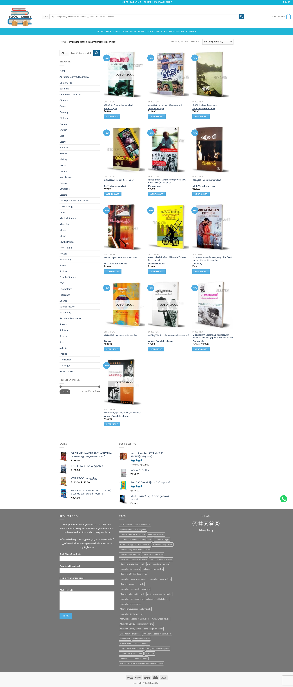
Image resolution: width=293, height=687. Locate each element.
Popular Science (68, 277)
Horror (63, 165)
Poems (63, 265)
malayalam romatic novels (131, 599)
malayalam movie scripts (160, 579)
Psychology (66, 288)
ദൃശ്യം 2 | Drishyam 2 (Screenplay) (165, 105)
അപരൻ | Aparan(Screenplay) (118, 105)
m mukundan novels (160, 619)
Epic (62, 135)
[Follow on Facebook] (283, 2)
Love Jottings (67, 206)
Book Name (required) (70, 554)
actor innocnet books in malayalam (135, 524)
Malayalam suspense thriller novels (135, 609)
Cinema (64, 100)
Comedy (64, 112)
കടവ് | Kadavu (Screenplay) (205, 105)
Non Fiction (66, 247)
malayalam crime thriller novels (133, 559)
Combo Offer (121, 31)
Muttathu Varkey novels (130, 628)
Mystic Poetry (67, 241)
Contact (191, 31)
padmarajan (125, 638)
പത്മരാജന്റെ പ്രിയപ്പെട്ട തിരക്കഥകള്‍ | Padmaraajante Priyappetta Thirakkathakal (212, 336)
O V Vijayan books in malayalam (157, 633)
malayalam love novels (130, 569)
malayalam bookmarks (153, 554)
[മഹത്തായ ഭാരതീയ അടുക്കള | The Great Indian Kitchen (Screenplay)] (213, 227)
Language (65, 188)
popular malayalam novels (131, 653)
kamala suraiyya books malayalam (135, 544)
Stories (63, 335)
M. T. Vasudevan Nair (203, 108)
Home (63, 41)
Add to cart (156, 116)
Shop (108, 31)
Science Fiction (67, 306)
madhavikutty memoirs (130, 554)
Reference (65, 294)
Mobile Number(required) (72, 577)
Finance (64, 147)
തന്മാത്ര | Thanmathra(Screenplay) (120, 335)
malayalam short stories (130, 604)
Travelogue (65, 365)
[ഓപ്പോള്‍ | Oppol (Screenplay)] (213, 149)
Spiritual (64, 330)
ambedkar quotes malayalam (132, 534)
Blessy (107, 341)
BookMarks (66, 82)
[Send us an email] (289, 2)
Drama (63, 123)
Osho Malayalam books (130, 633)
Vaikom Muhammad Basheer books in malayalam (141, 663)
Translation (65, 359)
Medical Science (68, 218)
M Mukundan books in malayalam (134, 619)
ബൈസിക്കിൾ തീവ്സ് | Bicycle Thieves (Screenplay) (167, 258)
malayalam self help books (157, 599)
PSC (62, 283)
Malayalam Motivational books (133, 574)
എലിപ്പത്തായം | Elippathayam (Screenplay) (168, 335)
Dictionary (65, 117)
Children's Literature (70, 94)
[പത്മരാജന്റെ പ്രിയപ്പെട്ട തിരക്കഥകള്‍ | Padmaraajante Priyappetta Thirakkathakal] (213, 304)
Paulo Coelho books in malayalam (134, 643)
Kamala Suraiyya (162, 539)
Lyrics (62, 212)
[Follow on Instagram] (286, 2)
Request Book (176, 31)
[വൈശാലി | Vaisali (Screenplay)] (124, 149)
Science (63, 300)
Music (63, 235)
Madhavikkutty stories (163, 544)
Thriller (63, 353)
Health (63, 153)
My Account (137, 31)
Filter (65, 392)
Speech (63, 324)
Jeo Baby (197, 263)
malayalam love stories (153, 569)
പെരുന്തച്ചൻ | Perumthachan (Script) (121, 257)
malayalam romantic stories (159, 594)
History (63, 159)
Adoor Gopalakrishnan (160, 341)
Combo (63, 106)
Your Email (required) (70, 566)
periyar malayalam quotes (158, 648)
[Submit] (241, 16)
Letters (63, 194)
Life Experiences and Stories (74, 200)
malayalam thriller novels (131, 614)
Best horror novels (156, 534)
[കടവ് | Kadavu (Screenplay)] (213, 74)
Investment (66, 176)
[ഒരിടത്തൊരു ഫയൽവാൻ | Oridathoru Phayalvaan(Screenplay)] (168, 149)
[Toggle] (98, 82)
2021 (62, 70)
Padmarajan (110, 108)
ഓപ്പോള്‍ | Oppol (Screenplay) (206, 179)
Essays (63, 141)
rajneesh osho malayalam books (134, 658)
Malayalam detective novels (132, 564)
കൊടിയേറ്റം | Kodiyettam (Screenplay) (122, 412)
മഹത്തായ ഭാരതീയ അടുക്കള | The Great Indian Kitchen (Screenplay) (212, 258)
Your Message (66, 589)
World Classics (67, 371)
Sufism (63, 347)
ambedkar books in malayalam (133, 529)
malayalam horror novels (158, 564)
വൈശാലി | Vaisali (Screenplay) (119, 179)
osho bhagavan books (153, 628)
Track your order (156, 31)
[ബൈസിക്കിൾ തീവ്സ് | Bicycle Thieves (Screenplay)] (168, 227)
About (100, 31)
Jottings (64, 182)
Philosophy (65, 259)
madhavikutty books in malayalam (135, 549)
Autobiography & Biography (74, 76)
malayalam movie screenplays (133, 579)
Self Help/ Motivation (71, 318)
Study (63, 341)
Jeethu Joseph (156, 108)
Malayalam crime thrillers (161, 559)
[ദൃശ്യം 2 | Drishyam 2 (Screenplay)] (168, 74)
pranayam (149, 653)
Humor (63, 170)
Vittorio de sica (156, 263)
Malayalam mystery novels (132, 584)
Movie (63, 229)
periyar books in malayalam (132, 648)
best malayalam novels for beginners (136, 539)
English (63, 129)
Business (64, 88)
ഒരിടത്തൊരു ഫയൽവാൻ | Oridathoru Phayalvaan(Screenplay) (167, 181)
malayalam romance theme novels (135, 589)
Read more (112, 116)
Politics (63, 271)
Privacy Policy (206, 530)
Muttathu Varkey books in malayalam (136, 624)
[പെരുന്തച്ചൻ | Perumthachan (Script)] (124, 227)
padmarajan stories (141, 638)
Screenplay (65, 312)
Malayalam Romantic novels (132, 594)
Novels (63, 253)
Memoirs (64, 224)
